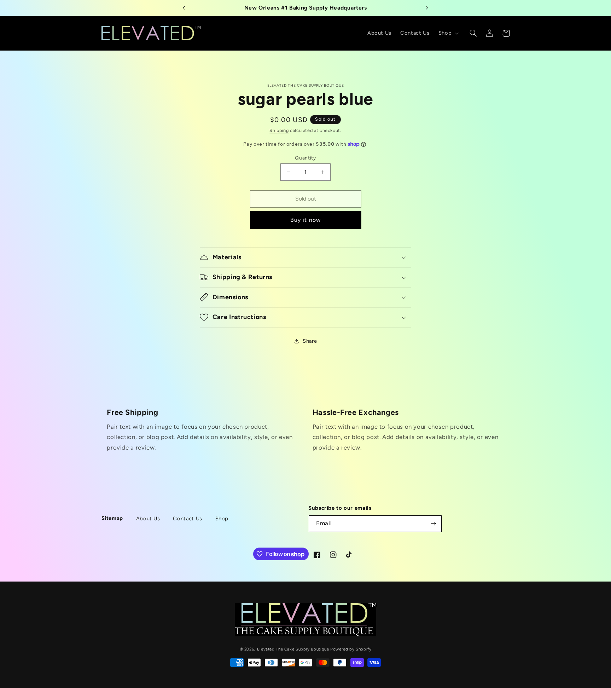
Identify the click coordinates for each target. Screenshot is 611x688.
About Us (148, 518)
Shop (222, 518)
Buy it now (305, 219)
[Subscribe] (433, 523)
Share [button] (310, 341)
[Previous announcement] (184, 8)
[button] (447, 33)
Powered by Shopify (350, 648)
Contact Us (187, 518)
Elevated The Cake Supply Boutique (293, 648)
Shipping (279, 130)
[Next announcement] (427, 8)
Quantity (305, 157)
